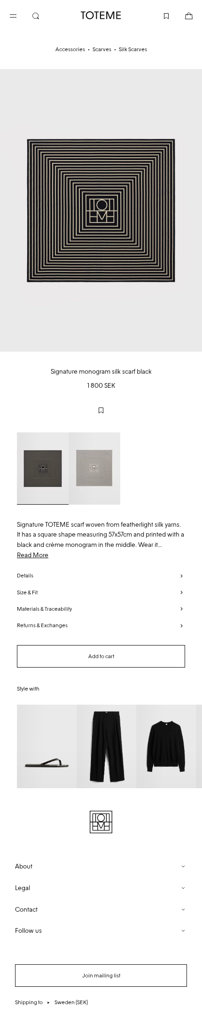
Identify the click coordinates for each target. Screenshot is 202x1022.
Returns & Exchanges (42, 625)
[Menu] (20, 15)
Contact (26, 910)
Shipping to (51, 1002)
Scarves (102, 49)
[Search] (43, 15)
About (23, 866)
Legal (22, 888)
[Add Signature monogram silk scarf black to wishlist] (101, 410)
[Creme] (94, 468)
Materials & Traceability (44, 609)
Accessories (70, 49)
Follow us (28, 931)
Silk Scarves (133, 49)
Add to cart (101, 656)
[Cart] (181, 15)
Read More (32, 555)
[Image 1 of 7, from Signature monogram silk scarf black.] (101, 210)
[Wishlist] (159, 15)
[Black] (43, 468)
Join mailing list (101, 975)
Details (25, 575)
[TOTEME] (101, 15)
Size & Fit (27, 592)
